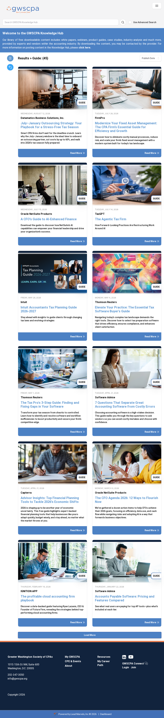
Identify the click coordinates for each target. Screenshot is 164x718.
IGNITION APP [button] (29, 591)
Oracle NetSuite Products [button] (36, 213)
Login (125, 667)
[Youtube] (131, 657)
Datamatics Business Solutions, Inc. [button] (42, 118)
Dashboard (105, 714)
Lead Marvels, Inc (80, 714)
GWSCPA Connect (133, 663)
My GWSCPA (72, 656)
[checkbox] (129, 22)
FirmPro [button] (100, 118)
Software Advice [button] (105, 397)
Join (133, 667)
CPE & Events (73, 661)
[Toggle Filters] (10, 58)
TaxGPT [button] (100, 213)
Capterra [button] (26, 492)
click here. (85, 47)
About (68, 665)
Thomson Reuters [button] (106, 302)
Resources (103, 656)
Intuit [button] (24, 302)
